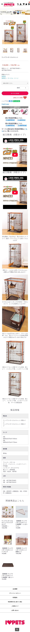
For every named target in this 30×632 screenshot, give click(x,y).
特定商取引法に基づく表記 (15, 601)
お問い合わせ (15, 610)
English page (5, 104)
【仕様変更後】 (21, 120)
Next (24, 51)
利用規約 (15, 597)
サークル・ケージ (13, 78)
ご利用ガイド (15, 606)
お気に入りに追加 (17, 97)
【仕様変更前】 (10, 120)
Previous (6, 51)
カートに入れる (15, 93)
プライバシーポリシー (15, 593)
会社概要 (15, 589)
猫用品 (4, 76)
